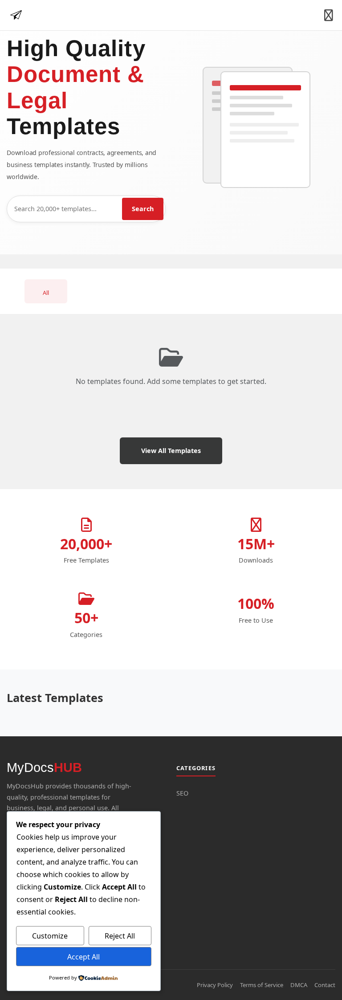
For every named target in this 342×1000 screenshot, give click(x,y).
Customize (50, 936)
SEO (182, 793)
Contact (324, 985)
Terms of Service (261, 985)
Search (143, 208)
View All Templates (171, 450)
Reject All (120, 936)
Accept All (83, 957)
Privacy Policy (215, 985)
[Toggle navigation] (328, 15)
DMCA (298, 985)
